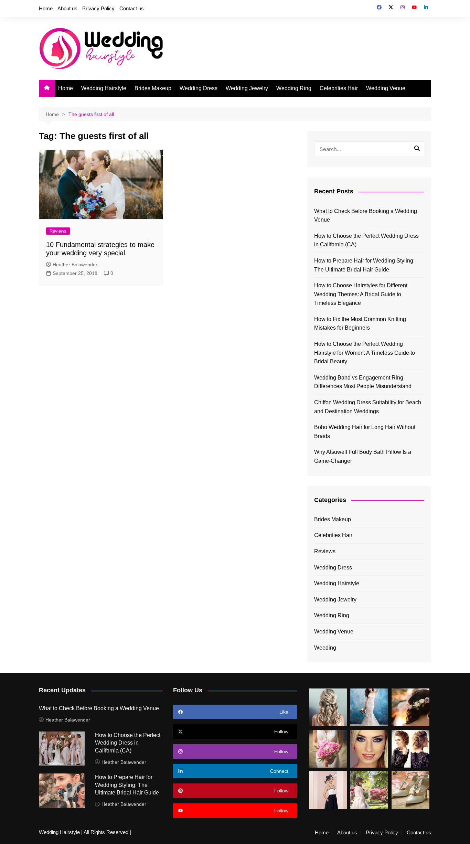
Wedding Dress (198, 88)
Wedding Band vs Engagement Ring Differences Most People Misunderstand (363, 382)
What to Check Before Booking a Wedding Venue (365, 215)
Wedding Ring (293, 88)
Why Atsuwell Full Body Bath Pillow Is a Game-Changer (362, 456)
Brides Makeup (153, 88)
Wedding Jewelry (247, 88)
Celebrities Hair (339, 88)
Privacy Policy (98, 8)
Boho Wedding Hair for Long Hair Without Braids (364, 431)
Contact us (131, 8)
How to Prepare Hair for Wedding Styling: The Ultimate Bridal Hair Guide (364, 265)
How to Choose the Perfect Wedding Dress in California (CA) (366, 240)
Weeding (325, 648)
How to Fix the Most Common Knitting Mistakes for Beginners (360, 323)
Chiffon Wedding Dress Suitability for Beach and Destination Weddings (367, 406)
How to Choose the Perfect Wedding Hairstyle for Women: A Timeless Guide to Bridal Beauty (364, 352)
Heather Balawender (75, 264)
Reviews (58, 231)
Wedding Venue (385, 88)
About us (67, 8)
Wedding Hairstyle (103, 88)
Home (46, 8)
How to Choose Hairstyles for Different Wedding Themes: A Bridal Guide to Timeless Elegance (360, 294)
